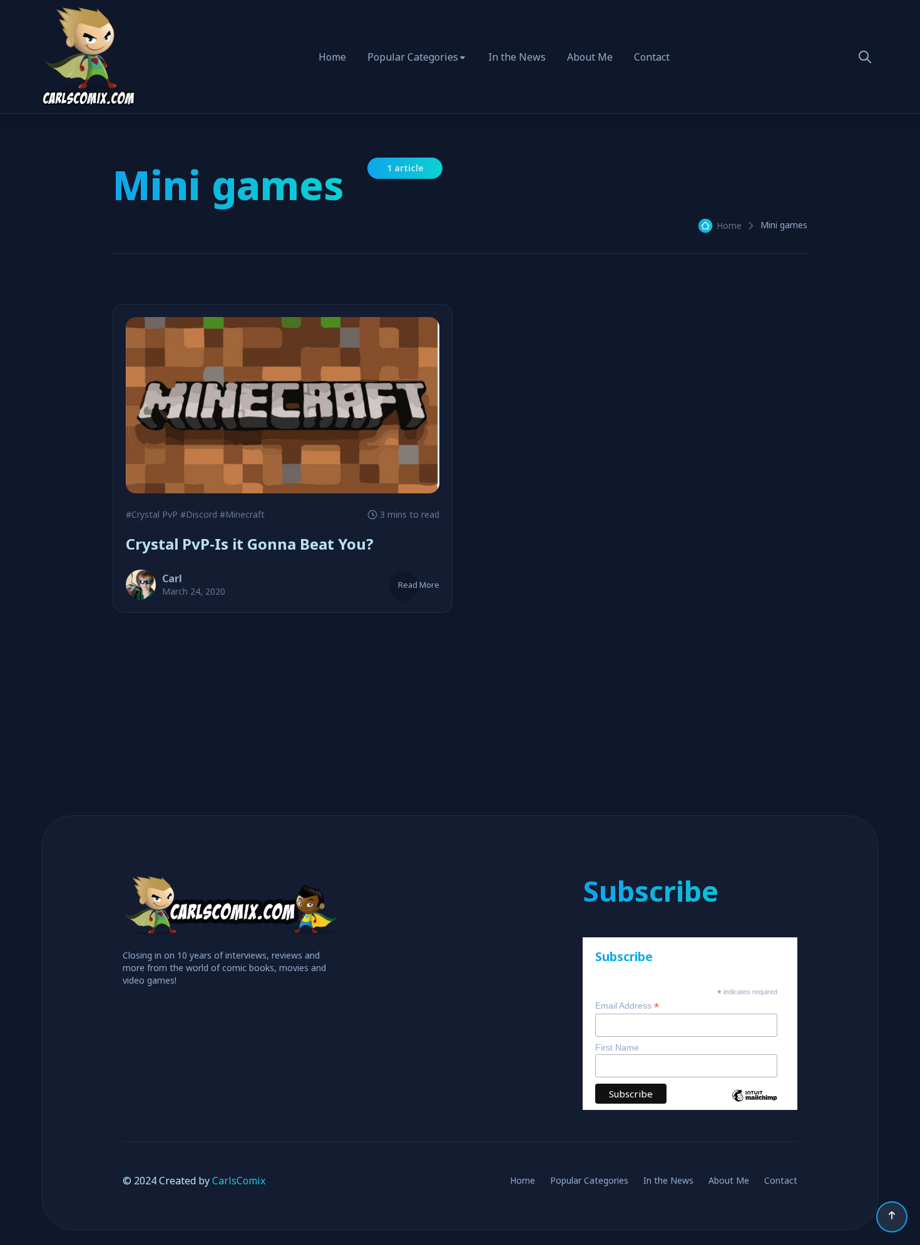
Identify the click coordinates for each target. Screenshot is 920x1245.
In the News (517, 57)
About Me (590, 57)
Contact (652, 57)
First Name (617, 1047)
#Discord (198, 514)
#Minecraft (242, 514)
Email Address (627, 1006)
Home (332, 57)
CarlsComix (238, 1180)
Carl (172, 578)
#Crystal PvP (152, 514)
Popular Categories (412, 57)
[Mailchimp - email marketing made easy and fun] (754, 1105)
